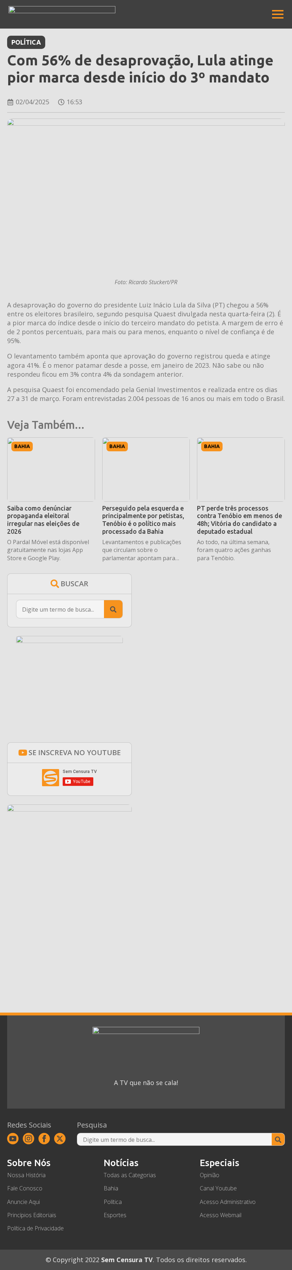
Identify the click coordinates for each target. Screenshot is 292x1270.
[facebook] (44, 1138)
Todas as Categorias (130, 1175)
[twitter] (60, 1138)
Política (26, 42)
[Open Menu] (277, 14)
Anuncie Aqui (23, 1202)
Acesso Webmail (220, 1215)
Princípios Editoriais (31, 1215)
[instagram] (28, 1138)
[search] (113, 609)
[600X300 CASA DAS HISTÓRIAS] (69, 809)
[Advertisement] (69, 927)
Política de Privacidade (35, 1228)
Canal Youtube (218, 1188)
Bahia (22, 446)
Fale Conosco (24, 1188)
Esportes (115, 1215)
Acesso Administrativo (228, 1202)
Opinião (209, 1175)
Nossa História (26, 1175)
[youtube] (13, 1138)
